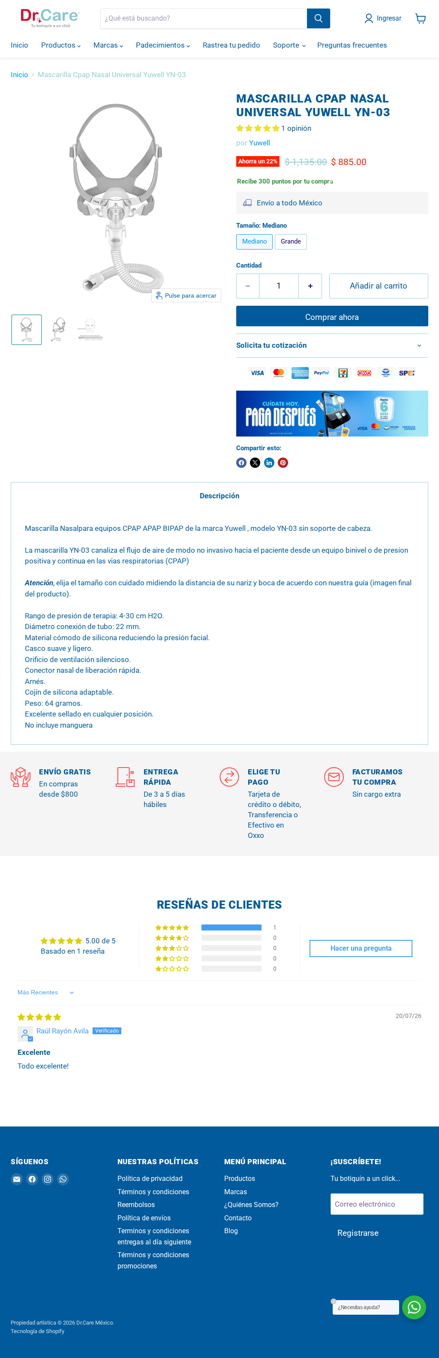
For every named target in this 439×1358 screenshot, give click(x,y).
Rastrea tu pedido (231, 45)
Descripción (220, 495)
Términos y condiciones (153, 1192)
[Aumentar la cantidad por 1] (310, 286)
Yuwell (259, 143)
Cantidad (249, 265)
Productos (59, 45)
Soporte (287, 45)
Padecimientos (161, 45)
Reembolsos (136, 1205)
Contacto (238, 1218)
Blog (231, 1231)
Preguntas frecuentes (352, 45)
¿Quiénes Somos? (251, 1205)
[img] (39, 1017)
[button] (384, 18)
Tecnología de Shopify (37, 1331)
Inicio (19, 45)
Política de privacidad (150, 1178)
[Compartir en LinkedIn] (269, 463)
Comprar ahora (332, 317)
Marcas (106, 45)
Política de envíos (144, 1218)
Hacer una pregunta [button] (361, 948)
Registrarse (358, 1233)
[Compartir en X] (255, 463)
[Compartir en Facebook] (241, 463)
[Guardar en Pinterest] (283, 463)
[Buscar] (318, 18)
